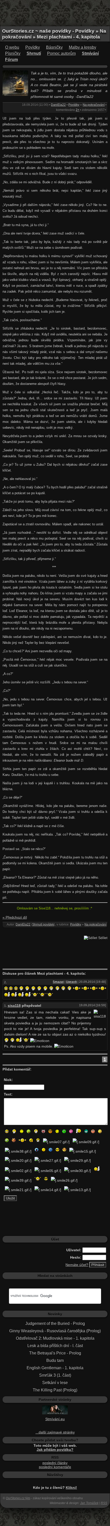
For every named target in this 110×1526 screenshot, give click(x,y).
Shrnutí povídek (43, 924)
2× (77, 110)
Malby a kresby (82, 47)
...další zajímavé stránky (55, 1432)
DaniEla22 (58, 105)
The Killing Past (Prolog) (55, 1390)
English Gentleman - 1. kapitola (55, 1368)
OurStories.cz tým (18, 1498)
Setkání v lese (55, 1382)
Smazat (58, 982)
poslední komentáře (55, 1467)
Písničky (12, 53)
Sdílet (102, 938)
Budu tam (55, 1360)
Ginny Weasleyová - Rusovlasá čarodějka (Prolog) (55, 1331)
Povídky (32, 47)
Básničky (54, 47)
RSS (104, 1503)
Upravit (71, 982)
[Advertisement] (55, 12)
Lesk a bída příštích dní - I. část (55, 1346)
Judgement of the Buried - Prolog (55, 1323)
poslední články (55, 1463)
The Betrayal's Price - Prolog (55, 1353)
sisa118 (14, 1005)
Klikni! (71, 1487)
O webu (12, 47)
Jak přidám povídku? (55, 1449)
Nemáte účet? (76, 1265)
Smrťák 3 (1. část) (55, 1375)
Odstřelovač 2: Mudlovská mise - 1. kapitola (55, 1338)
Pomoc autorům (61, 53)
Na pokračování (94, 105)
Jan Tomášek (89, 1503)
